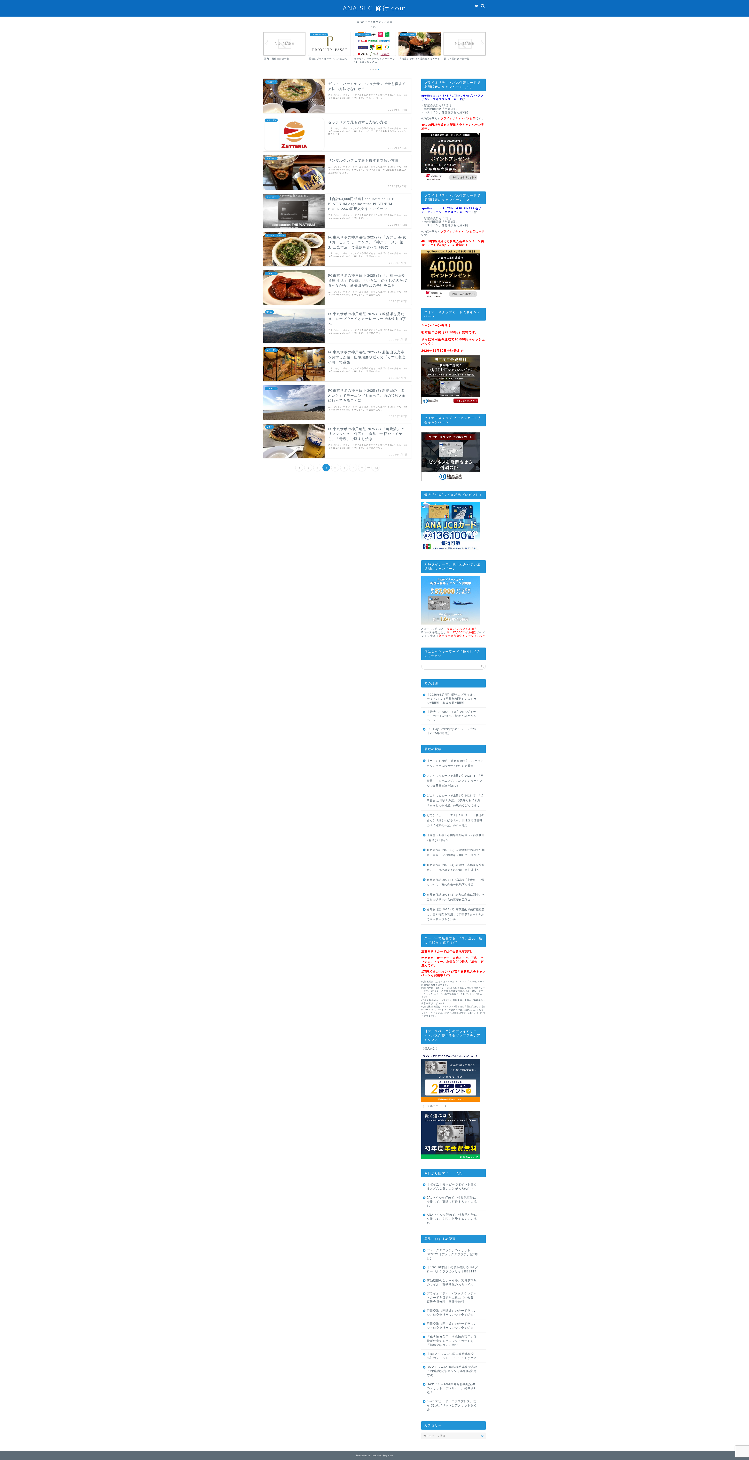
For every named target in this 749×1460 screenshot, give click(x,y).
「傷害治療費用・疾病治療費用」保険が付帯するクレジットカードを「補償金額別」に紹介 (452, 1341)
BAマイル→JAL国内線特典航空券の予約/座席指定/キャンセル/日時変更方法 (452, 1371)
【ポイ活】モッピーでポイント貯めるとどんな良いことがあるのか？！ (452, 1186)
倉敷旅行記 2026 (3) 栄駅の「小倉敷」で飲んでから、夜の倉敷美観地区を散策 (456, 882)
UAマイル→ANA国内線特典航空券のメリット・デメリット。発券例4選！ (451, 1388)
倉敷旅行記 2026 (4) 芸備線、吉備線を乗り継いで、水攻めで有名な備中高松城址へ (456, 868)
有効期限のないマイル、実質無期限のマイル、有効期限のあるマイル (452, 1282)
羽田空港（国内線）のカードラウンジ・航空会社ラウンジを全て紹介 (452, 1325)
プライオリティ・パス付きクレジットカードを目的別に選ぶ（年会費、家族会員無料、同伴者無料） (452, 1297)
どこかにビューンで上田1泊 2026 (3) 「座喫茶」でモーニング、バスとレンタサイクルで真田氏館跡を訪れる (455, 780)
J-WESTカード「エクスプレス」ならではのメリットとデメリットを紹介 (452, 1405)
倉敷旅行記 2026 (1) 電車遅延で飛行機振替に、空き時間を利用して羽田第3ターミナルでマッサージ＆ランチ (456, 914)
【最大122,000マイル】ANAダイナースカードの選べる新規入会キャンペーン (452, 716)
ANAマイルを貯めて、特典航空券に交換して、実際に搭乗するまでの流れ (452, 1218)
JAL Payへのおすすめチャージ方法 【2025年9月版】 (451, 731)
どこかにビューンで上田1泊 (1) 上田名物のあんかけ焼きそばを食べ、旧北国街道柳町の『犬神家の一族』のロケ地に (455, 820)
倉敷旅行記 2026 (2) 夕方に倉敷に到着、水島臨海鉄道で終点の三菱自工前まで (456, 897)
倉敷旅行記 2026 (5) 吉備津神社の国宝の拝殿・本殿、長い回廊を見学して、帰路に (456, 853)
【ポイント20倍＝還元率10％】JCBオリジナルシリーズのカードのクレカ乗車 (455, 763)
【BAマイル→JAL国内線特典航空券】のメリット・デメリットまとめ (452, 1356)
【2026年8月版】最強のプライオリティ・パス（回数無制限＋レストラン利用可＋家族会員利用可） (452, 698)
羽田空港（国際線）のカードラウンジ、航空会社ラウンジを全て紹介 (452, 1312)
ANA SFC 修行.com (374, 8)
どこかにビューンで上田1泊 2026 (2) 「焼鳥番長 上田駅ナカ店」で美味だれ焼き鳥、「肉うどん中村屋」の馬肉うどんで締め (455, 800)
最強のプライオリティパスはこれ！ (374, 23)
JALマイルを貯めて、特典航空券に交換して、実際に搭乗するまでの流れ (452, 1201)
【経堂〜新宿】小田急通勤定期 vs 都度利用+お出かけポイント (456, 838)
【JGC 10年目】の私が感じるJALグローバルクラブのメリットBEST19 (452, 1269)
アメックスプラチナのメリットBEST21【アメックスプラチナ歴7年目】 (452, 1254)
